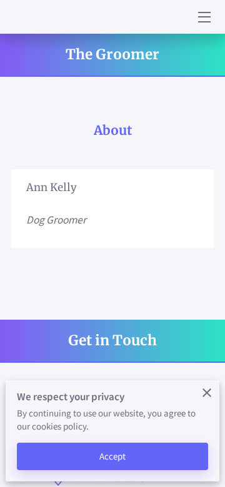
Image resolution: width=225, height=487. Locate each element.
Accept (112, 456)
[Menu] (203, 17)
